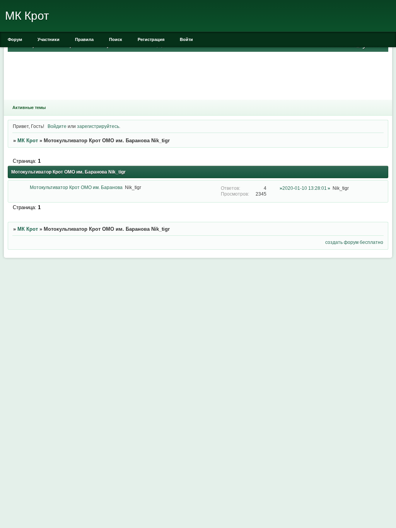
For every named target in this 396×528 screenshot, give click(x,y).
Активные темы (29, 107)
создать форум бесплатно (354, 242)
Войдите (57, 126)
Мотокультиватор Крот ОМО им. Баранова (76, 187)
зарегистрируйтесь (98, 126)
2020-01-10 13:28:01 (304, 188)
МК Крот (27, 140)
